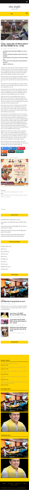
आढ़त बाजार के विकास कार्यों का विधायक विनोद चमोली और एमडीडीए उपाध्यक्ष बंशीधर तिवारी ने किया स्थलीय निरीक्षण (13, 235)
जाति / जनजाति (4, 251)
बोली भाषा (3, 256)
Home (4, 483)
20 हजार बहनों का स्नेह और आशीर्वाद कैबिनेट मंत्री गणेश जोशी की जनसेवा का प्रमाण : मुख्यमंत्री (14, 227)
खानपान (2, 249)
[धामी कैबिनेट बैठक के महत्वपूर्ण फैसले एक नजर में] (14, 288)
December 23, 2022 (13, 48)
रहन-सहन (3, 262)
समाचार (2, 41)
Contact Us (18, 483)
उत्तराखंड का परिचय (4, 246)
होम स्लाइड (3, 269)
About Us (10, 483)
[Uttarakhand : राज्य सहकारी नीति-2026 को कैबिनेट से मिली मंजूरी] (4, 315)
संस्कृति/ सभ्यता (4, 267)
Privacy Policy (14, 485)
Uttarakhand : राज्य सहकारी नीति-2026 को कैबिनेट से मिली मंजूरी (13, 223)
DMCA (24, 483)
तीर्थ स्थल (3, 254)
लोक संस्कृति (14, 7)
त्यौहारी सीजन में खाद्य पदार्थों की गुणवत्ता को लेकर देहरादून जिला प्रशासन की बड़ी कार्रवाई (13, 231)
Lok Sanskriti (4, 48)
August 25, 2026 (12, 303)
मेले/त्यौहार (3, 259)
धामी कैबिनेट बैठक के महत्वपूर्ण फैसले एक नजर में (10, 220)
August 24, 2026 (21, 325)
